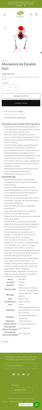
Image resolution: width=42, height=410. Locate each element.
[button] (4, 14)
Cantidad (5, 83)
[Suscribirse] (34, 366)
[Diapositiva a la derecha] (26, 57)
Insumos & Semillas (19, 398)
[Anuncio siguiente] (37, 3)
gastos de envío (20, 77)
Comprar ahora (21, 103)
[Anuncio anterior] (4, 3)
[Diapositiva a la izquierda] (15, 57)
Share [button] (6, 342)
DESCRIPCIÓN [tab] (9, 176)
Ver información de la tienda (15, 117)
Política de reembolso (16, 401)
